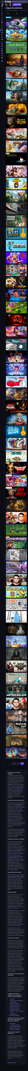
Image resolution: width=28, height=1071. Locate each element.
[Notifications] (10, 4)
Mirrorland (10, 865)
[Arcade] (2, 28)
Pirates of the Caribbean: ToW (17, 1011)
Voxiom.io (16, 908)
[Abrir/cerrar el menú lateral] (2, 1)
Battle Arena (11, 850)
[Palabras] (2, 51)
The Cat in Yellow (15, 1008)
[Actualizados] (2, 15)
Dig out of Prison (14, 1006)
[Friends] (2, 4)
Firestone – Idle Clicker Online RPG (16, 1001)
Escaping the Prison (13, 910)
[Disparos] (2, 42)
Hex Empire (18, 850)
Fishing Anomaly (14, 1015)
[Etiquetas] (2, 61)
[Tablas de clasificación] (2, 22)
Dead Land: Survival (15, 1005)
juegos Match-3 (18, 806)
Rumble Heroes (14, 1009)
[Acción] (2, 26)
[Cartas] (2, 32)
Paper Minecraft (12, 906)
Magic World (11, 820)
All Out (12, 999)
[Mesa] (2, 48)
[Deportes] (2, 39)
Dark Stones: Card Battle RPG (15, 857)
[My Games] (6, 4)
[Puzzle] (2, 53)
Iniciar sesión (17, 4)
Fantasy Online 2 (14, 1003)
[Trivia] (2, 58)
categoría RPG (15, 876)
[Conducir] (2, 37)
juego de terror (19, 789)
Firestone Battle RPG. (15, 888)
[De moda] (2, 13)
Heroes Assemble (15, 1029)
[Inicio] (2, 6)
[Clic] (2, 35)
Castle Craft (19, 810)
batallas (15, 844)
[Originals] (2, 18)
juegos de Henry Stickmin (15, 921)
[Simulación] (2, 55)
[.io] (2, 46)
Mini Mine (12, 1023)
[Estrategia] (2, 44)
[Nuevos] (2, 11)
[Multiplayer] (2, 20)
